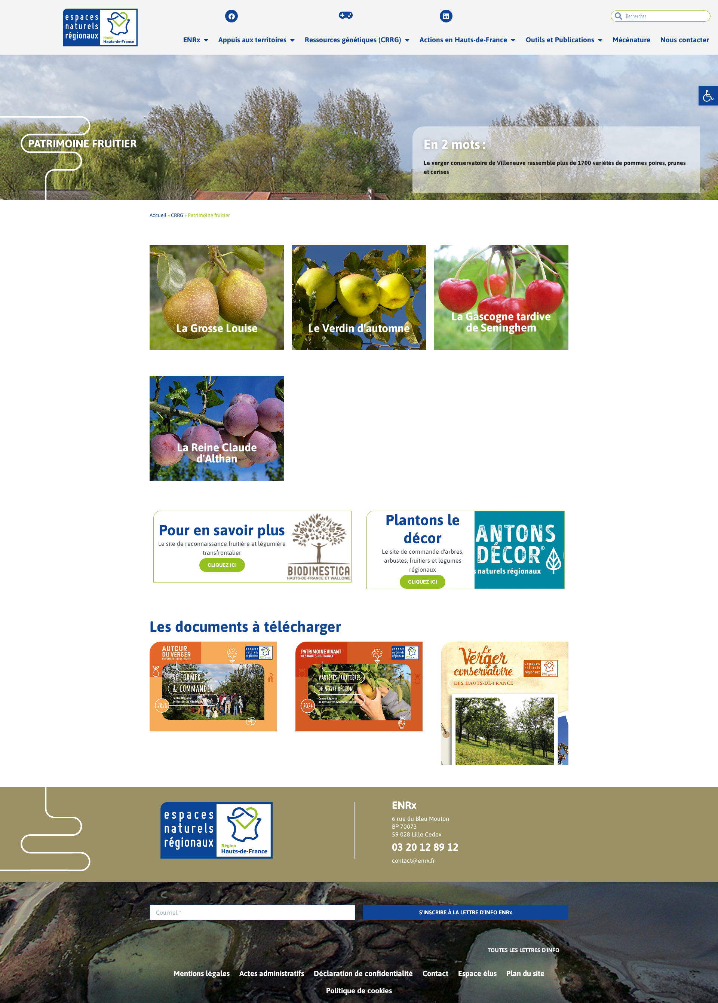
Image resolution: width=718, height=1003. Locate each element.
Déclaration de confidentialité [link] (363, 973)
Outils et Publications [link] (560, 40)
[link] (708, 96)
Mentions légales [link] (202, 973)
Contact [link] (435, 973)
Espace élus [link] (477, 973)
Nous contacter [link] (684, 40)
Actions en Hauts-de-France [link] (463, 40)
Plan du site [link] (525, 973)
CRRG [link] (177, 215)
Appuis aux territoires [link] (252, 40)
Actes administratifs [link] (271, 973)
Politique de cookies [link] (359, 990)
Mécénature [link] (631, 40)
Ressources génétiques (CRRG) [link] (353, 40)
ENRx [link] (191, 40)
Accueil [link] (158, 215)
